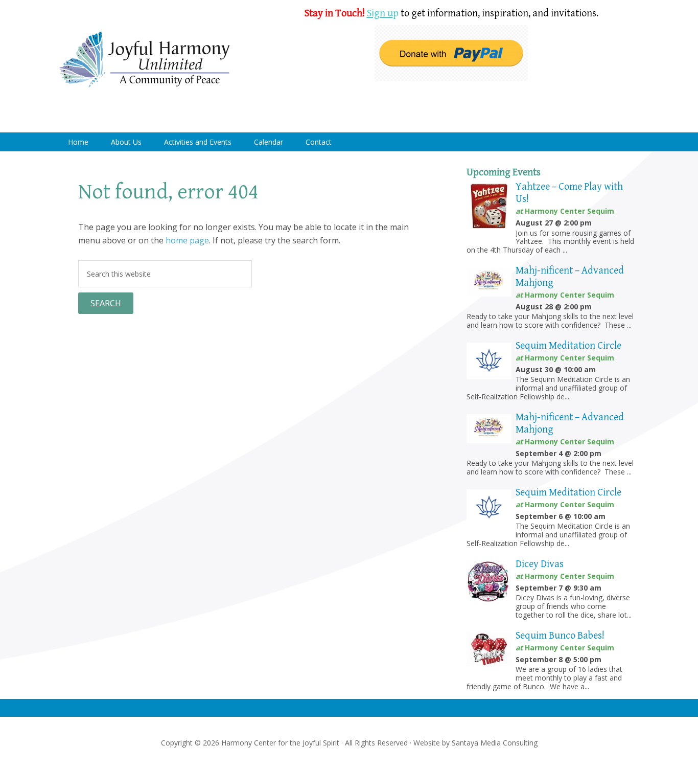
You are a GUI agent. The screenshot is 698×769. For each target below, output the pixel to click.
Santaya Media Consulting (495, 743)
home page (187, 240)
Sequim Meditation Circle (568, 346)
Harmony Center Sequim (144, 60)
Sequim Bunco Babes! (560, 636)
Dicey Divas (540, 564)
